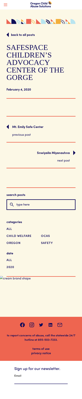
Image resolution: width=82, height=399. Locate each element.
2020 (10, 267)
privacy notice (41, 353)
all (9, 228)
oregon (13, 243)
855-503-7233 (47, 339)
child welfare (18, 235)
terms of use (41, 348)
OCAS (45, 235)
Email (17, 375)
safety (47, 243)
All (9, 260)
